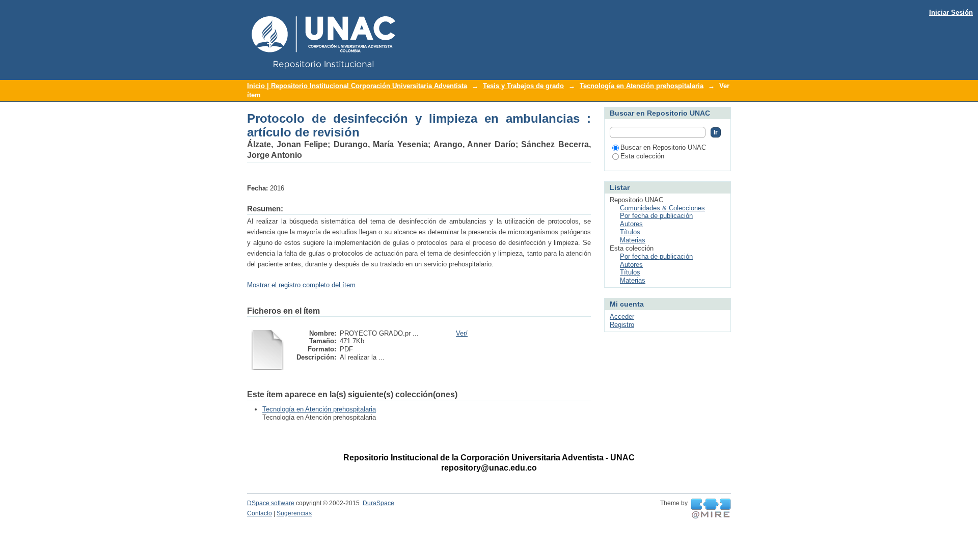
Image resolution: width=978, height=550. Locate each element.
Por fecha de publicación (656, 215)
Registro (622, 324)
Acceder (622, 316)
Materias (632, 240)
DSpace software (270, 503)
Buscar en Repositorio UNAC (663, 147)
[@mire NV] (711, 508)
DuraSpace (378, 503)
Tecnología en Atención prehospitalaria (641, 86)
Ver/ (462, 333)
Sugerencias (294, 513)
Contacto (259, 513)
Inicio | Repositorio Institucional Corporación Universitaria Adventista (357, 86)
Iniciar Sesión (951, 12)
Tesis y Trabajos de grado (523, 86)
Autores (631, 224)
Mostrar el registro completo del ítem (301, 285)
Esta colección (642, 156)
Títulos (630, 232)
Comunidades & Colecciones (662, 208)
